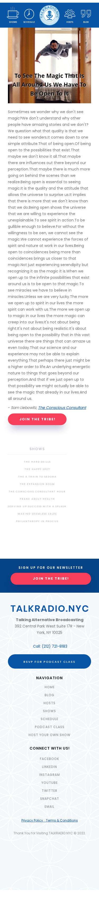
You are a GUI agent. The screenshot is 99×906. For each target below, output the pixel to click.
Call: (37, 646)
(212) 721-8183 (54, 646)
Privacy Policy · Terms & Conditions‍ (49, 820)
